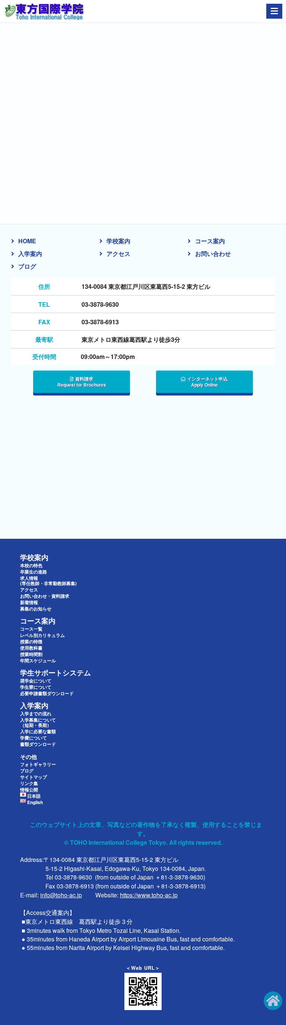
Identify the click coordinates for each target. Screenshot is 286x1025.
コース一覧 (31, 628)
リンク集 (29, 783)
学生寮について (35, 687)
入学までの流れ (35, 713)
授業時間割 (31, 654)
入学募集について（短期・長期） (38, 722)
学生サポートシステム (55, 672)
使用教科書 (31, 647)
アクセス (118, 253)
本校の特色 (31, 565)
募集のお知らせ (35, 608)
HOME (27, 241)
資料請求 (81, 381)
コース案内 (210, 241)
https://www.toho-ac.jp (149, 895)
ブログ (27, 266)
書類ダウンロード (38, 744)
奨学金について (35, 680)
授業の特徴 (31, 641)
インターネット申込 (207, 381)
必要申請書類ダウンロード (47, 693)
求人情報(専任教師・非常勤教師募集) (48, 580)
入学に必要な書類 (38, 731)
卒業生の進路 (33, 571)
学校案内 (118, 241)
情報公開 (29, 789)
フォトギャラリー (38, 764)
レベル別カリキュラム (42, 635)
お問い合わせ (213, 253)
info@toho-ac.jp (61, 895)
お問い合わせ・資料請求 (44, 596)
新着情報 (29, 602)
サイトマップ (33, 776)
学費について (33, 737)
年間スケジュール (38, 660)
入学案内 (30, 253)
